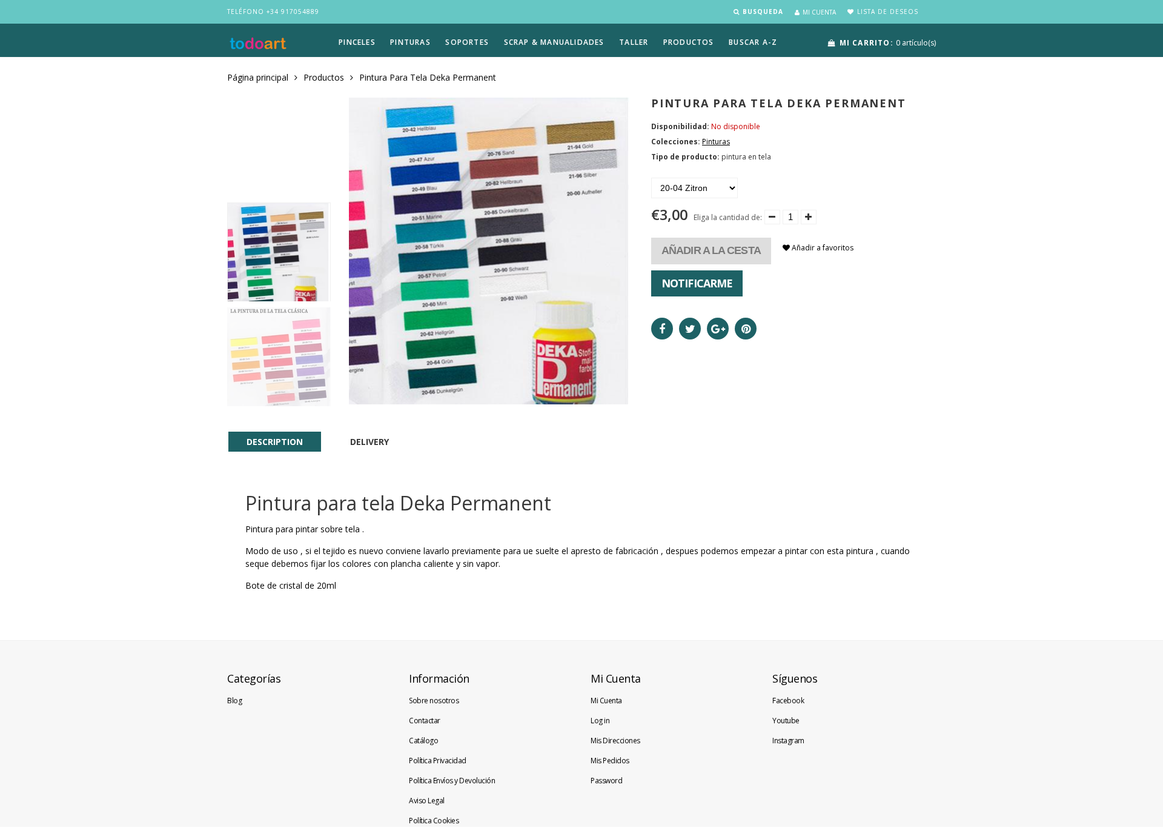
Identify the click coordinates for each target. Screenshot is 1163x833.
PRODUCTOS (688, 42)
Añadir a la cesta (711, 250)
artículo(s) (888, 43)
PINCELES (357, 42)
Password (606, 780)
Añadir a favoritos (821, 248)
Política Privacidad (437, 760)
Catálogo (423, 740)
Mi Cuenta (606, 700)
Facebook (788, 700)
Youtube (786, 720)
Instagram (788, 740)
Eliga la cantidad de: (728, 217)
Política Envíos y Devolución (452, 780)
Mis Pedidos (610, 760)
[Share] (662, 329)
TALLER (633, 42)
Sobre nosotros (434, 700)
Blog (234, 700)
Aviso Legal (427, 800)
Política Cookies (434, 820)
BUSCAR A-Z (753, 42)
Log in (600, 720)
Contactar (424, 720)
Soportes (467, 42)
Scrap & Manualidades (554, 42)
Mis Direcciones (615, 740)
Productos (323, 77)
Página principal (257, 77)
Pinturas (410, 42)
